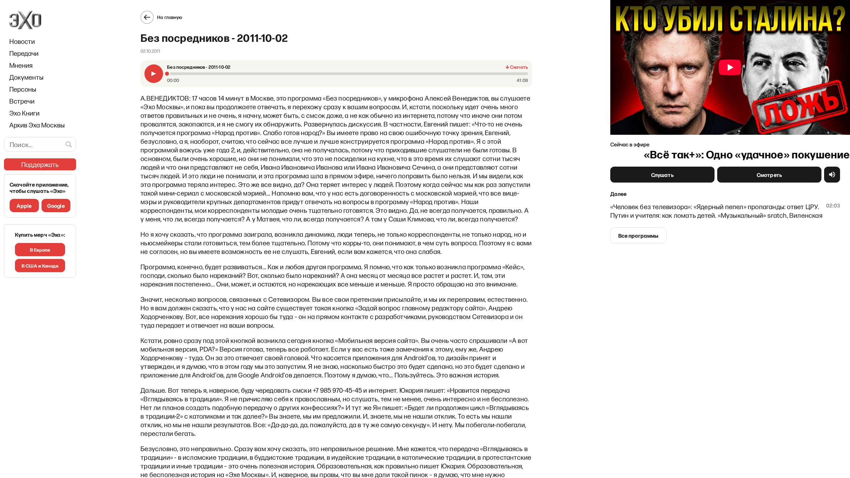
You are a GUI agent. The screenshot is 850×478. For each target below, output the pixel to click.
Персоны (22, 89)
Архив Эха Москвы (37, 124)
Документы (26, 77)
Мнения (21, 65)
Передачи (24, 53)
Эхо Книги (24, 113)
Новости (22, 41)
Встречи (22, 101)
